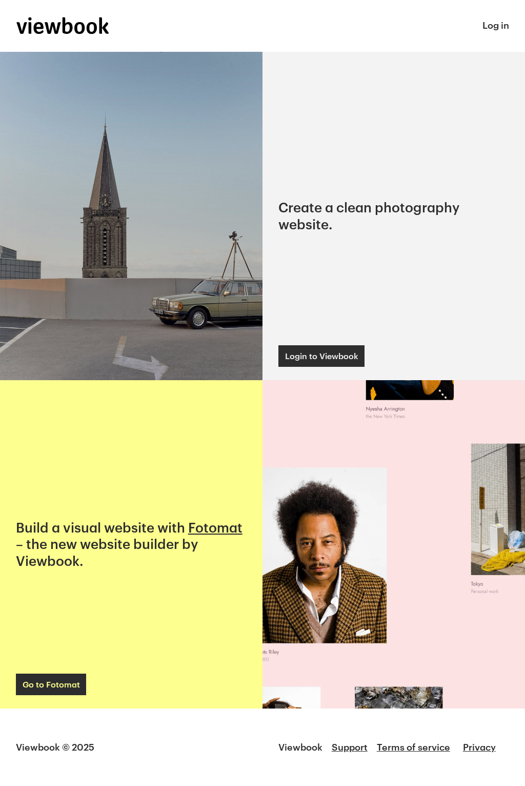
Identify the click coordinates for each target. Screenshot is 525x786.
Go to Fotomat (51, 684)
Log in (495, 25)
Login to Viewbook (321, 356)
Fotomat (215, 527)
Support (350, 747)
